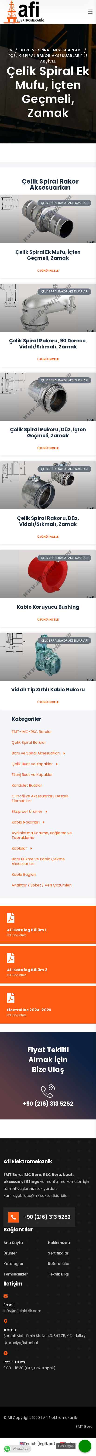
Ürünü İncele (48, 271)
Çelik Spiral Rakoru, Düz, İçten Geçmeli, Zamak (48, 432)
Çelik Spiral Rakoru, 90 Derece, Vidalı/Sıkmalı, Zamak (48, 343)
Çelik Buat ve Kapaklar (32, 764)
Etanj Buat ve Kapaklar (32, 774)
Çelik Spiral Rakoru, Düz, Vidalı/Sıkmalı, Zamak (48, 521)
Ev (10, 50)
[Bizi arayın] (85, 1446)
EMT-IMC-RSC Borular (32, 731)
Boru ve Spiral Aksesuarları (51, 50)
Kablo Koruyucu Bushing (48, 607)
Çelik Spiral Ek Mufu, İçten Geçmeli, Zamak (48, 255)
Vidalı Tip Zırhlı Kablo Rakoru (48, 689)
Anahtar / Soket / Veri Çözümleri (42, 885)
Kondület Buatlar (27, 785)
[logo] (24, 11)
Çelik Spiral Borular (29, 742)
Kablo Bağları (24, 874)
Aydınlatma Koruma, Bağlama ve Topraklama (42, 835)
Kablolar (19, 848)
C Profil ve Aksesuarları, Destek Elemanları (40, 798)
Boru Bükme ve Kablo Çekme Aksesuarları (38, 861)
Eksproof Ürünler (27, 811)
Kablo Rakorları (26, 822)
